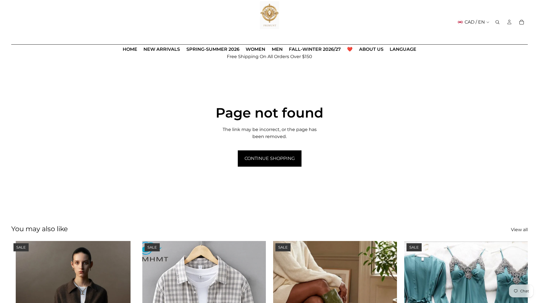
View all (519, 229)
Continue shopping (270, 158)
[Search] (497, 22)
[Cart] (521, 22)
